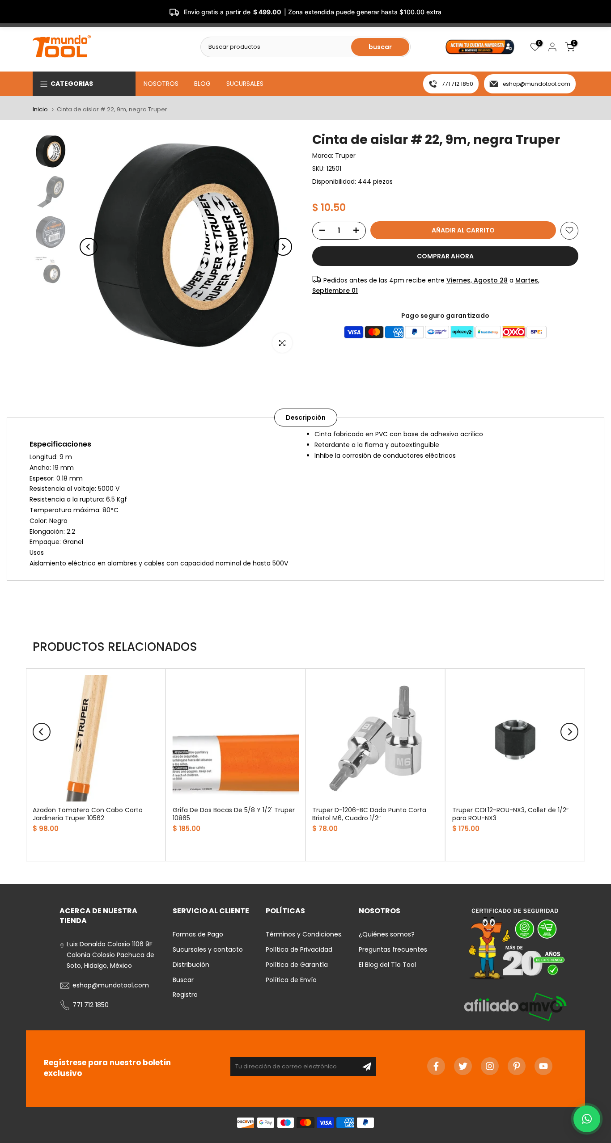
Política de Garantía (297, 964)
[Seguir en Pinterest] (517, 1066)
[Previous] (89, 247)
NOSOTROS (161, 83)
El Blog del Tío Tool (387, 964)
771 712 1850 (457, 84)
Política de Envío (291, 979)
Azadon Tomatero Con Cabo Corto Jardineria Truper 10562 (88, 814)
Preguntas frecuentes (393, 949)
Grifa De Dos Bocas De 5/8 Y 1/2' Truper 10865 (234, 814)
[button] (586, 1118)
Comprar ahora (445, 255)
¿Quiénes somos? (387, 934)
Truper (345, 155)
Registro (185, 994)
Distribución (191, 964)
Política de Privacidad (299, 949)
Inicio (40, 109)
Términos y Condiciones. (304, 934)
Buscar (183, 979)
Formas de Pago (198, 934)
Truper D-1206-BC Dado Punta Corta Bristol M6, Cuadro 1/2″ (369, 814)
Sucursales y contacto (208, 949)
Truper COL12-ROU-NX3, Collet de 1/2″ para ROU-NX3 (510, 814)
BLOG (202, 83)
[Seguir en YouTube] (543, 1066)
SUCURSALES (244, 83)
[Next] (283, 247)
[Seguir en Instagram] (490, 1066)
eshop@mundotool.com (536, 84)
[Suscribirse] (367, 1066)
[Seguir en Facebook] (436, 1066)
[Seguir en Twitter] (463, 1066)
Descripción (306, 417)
